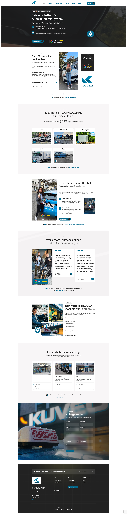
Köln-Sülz (70, 484)
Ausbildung (56, 477)
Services (73, 3)
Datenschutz (85, 484)
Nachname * (82, 421)
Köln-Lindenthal (72, 482)
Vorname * (68, 421)
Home (44, 3)
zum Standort (37, 388)
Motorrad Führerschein (58, 482)
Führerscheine (49, 3)
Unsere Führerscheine (63, 109)
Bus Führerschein (58, 486)
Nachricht (67, 444)
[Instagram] (93, 472)
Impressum (84, 486)
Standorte (67, 3)
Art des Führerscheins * (84, 438)
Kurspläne (84, 489)
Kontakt (79, 3)
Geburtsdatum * (69, 427)
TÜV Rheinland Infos (86, 487)
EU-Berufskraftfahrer (59, 3)
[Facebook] (90, 472)
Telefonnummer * (69, 433)
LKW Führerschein (58, 487)
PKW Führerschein (58, 480)
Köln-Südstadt (71, 480)
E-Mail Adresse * (83, 427)
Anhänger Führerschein (59, 484)
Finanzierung (85, 482)
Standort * (68, 438)
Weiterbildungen (57, 490)
